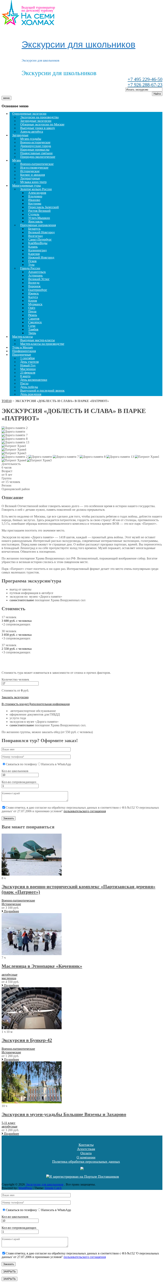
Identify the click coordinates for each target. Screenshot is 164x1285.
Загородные (20, 135)
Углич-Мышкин (39, 218)
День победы (29, 387)
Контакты (86, 1145)
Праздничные (21, 354)
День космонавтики (33, 379)
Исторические (30, 171)
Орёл (31, 308)
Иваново (34, 200)
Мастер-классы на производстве (42, 343)
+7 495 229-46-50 (145, 79)
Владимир (35, 196)
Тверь (32, 333)
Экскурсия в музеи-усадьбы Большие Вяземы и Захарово (64, 1114)
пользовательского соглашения (85, 811)
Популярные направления (38, 225)
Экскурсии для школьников (78, 44)
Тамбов (33, 329)
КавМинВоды (37, 243)
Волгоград (35, 236)
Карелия (34, 254)
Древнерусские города (35, 146)
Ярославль (35, 221)
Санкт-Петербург (40, 239)
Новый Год (27, 365)
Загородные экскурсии (35, 120)
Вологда (33, 282)
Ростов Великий (39, 210)
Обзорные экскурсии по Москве (42, 124)
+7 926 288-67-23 (145, 84)
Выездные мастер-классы (37, 340)
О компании (86, 1157)
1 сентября (27, 358)
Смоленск (35, 322)
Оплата (86, 1153)
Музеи (16, 160)
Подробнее (11, 911)
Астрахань (35, 275)
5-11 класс (8, 1123)
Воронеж (34, 286)
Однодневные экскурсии (29, 113)
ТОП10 (7, 401)
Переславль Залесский (43, 207)
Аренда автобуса (31, 131)
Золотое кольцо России (36, 189)
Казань (33, 246)
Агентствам (86, 1149)
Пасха (24, 383)
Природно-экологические (37, 156)
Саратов (33, 318)
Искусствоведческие (34, 167)
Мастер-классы (22, 336)
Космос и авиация (32, 174)
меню (6, 98)
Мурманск (35, 304)
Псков (32, 261)
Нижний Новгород (41, 257)
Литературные (30, 178)
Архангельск (37, 272)
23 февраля (27, 372)
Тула (31, 264)
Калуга (33, 297)
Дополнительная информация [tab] (49, 704)
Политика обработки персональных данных (86, 1162)
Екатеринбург (37, 290)
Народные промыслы (34, 149)
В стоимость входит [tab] (15, 704)
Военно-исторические (35, 142)
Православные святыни (36, 153)
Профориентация (24, 351)
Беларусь (34, 228)
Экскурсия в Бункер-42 (27, 1040)
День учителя (29, 361)
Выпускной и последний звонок (42, 390)
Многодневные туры (26, 185)
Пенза (32, 311)
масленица (9, 978)
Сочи (31, 325)
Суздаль (33, 214)
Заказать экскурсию (15, 697)
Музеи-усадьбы (30, 138)
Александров (37, 192)
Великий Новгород (41, 232)
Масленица (28, 369)
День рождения (30, 394)
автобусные (9, 974)
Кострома (34, 203)
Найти (157, 93)
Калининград (37, 250)
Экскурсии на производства (39, 117)
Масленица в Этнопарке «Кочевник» (42, 966)
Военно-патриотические (37, 164)
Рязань (32, 315)
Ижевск (33, 293)
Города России (30, 268)
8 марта (25, 376)
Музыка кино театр (33, 182)
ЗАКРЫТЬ (9, 1271)
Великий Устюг (39, 279)
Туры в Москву (22, 347)
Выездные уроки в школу (37, 128)
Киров (32, 300)
